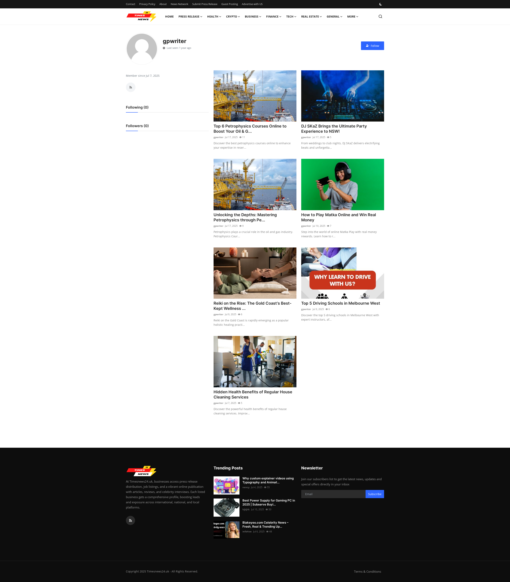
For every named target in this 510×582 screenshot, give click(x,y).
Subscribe (375, 494)
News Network (179, 4)
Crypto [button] (231, 16)
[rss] (130, 520)
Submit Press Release (204, 4)
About (163, 4)
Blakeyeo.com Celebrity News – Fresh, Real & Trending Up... (265, 524)
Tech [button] (289, 16)
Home (169, 16)
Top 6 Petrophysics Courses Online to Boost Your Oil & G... (250, 129)
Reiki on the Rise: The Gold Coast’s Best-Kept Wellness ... (252, 306)
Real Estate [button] (310, 16)
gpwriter (218, 137)
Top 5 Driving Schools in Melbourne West (340, 303)
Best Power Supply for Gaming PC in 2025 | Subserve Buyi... (268, 502)
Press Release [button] (188, 16)
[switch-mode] (381, 4)
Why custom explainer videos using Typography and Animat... (268, 480)
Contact (130, 4)
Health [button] (212, 16)
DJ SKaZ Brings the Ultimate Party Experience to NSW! (334, 129)
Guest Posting (229, 4)
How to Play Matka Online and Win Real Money (338, 217)
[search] (380, 16)
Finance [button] (272, 16)
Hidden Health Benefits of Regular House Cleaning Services (253, 394)
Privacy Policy (147, 4)
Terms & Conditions (367, 571)
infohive (247, 531)
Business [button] (251, 16)
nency (245, 487)
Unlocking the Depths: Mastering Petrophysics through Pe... (245, 217)
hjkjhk (246, 509)
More (351, 16)
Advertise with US (252, 4)
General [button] (333, 16)
